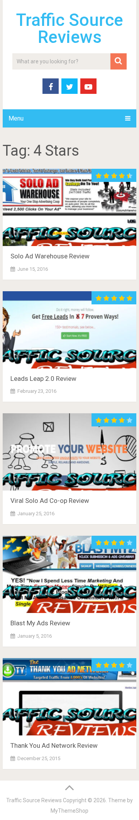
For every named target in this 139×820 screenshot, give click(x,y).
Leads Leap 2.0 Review (43, 378)
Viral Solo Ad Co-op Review (49, 500)
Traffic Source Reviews (69, 28)
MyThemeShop (69, 811)
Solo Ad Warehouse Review (50, 256)
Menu (16, 118)
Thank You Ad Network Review (54, 745)
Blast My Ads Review (40, 623)
